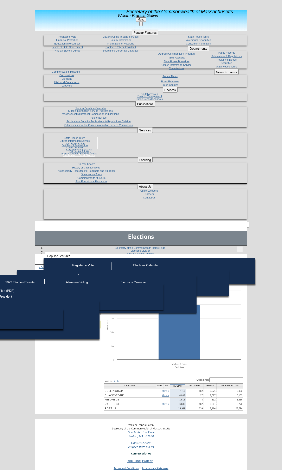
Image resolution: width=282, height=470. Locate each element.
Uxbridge (112, 404)
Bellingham (114, 391)
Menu (141, 19)
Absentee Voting (77, 282)
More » (165, 391)
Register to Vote (83, 265)
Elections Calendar (145, 265)
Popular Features (58, 256)
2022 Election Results (20, 282)
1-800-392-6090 (141, 443)
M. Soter (177, 386)
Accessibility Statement (155, 468)
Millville (112, 399)
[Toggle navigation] (240, 249)
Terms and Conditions (126, 468)
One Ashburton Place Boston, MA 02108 (141, 434)
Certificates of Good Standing (79, 155)
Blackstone (114, 395)
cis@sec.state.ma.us (141, 447)
